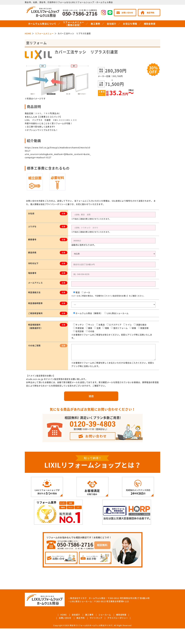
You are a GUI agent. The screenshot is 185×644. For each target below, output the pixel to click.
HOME (63, 615)
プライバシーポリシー (117, 618)
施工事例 (95, 24)
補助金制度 (150, 24)
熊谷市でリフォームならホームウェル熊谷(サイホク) (91, 625)
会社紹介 (111, 24)
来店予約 (80, 618)
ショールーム (105, 615)
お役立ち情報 (130, 24)
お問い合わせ (65, 618)
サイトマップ (96, 618)
